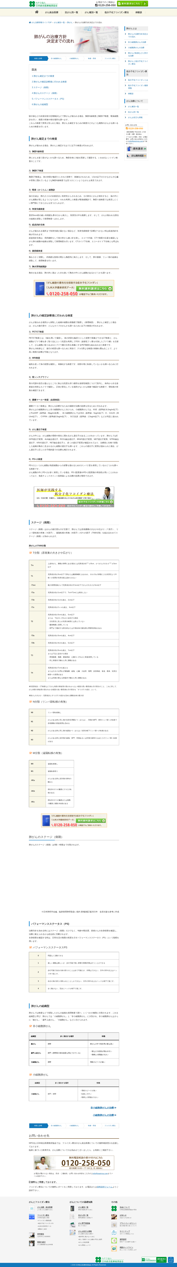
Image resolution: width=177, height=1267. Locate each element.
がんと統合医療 (84, 1242)
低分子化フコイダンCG (46, 1223)
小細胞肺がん (74, 58)
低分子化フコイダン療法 (117, 12)
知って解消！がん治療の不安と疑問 (90, 1239)
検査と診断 (38, 58)
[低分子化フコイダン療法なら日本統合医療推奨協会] (44, 4)
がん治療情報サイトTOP (41, 22)
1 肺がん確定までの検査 (43, 76)
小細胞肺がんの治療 (103, 1115)
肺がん (70, 22)
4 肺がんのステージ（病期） (45, 93)
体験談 (138, 12)
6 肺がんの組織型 (40, 104)
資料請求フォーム (104, 1187)
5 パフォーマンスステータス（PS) (48, 99)
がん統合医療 (51, 12)
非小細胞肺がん (56, 58)
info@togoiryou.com (100, 1173)
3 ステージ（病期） (41, 87)
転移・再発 (92, 58)
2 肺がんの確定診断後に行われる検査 (49, 82)
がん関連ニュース (85, 1245)
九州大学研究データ (44, 1226)
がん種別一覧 (91, 12)
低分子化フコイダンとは (138, 80)
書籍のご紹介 (42, 1229)
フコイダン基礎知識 (44, 1220)
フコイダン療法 (110, 58)
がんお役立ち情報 (135, 117)
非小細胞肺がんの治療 (102, 1107)
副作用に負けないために (87, 1236)
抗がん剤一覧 (71, 12)
